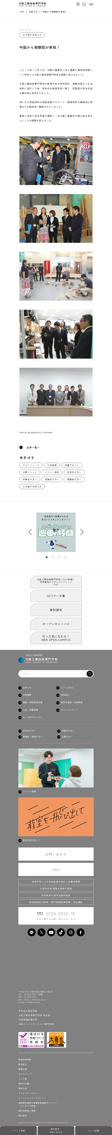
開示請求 (22, 1115)
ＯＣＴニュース (31, 465)
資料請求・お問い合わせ (56, 1131)
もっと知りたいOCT (33, 717)
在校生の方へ (74, 472)
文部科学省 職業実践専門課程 (56, 888)
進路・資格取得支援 (32, 702)
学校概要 (27, 694)
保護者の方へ (74, 479)
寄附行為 (22, 1088)
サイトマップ (24, 1074)
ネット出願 (93, 1130)
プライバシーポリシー (29, 1093)
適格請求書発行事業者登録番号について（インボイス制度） (37, 1104)
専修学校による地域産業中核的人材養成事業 (56, 881)
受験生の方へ (52, 479)
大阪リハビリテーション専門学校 (36, 1023)
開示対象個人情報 (27, 1110)
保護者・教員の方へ (32, 736)
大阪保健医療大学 (27, 1019)
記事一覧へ (33, 447)
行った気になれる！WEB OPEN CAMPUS (56, 638)
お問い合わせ (56, 854)
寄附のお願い (24, 1083)
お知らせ (27, 687)
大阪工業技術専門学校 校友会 (34, 1015)
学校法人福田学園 (27, 1010)
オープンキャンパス (56, 624)
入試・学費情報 (30, 709)
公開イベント (30, 472)
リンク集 (22, 1078)
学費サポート (72, 465)
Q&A (56, 869)
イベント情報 (18, 1130)
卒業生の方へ (30, 479)
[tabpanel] (56, 532)
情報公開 (22, 1069)
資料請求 (56, 610)
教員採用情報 (24, 1059)
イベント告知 (52, 472)
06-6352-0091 (30, 994)
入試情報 (52, 465)
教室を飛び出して (31, 840)
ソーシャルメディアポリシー (32, 1098)
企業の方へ (67, 736)
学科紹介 (65, 694)
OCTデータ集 (56, 596)
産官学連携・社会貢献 (72, 702)
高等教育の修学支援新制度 (56, 895)
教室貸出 (22, 1064)
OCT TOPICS (67, 687)
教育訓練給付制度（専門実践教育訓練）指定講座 (56, 902)
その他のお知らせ (32, 486)
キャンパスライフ (69, 709)
